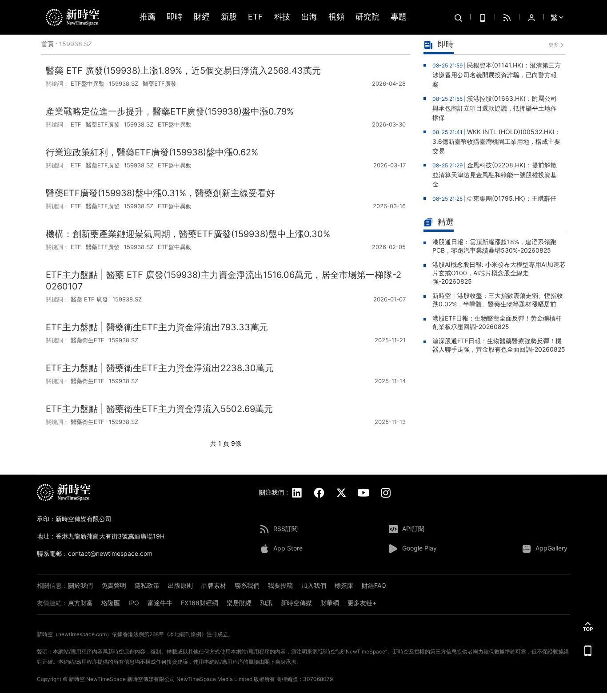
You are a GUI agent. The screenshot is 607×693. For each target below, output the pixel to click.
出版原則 (180, 585)
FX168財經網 (199, 602)
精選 (446, 221)
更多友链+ (361, 602)
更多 (553, 44)
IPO (133, 602)
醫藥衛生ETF (87, 340)
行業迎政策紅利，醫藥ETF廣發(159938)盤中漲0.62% (152, 152)
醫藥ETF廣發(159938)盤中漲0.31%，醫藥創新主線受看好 (160, 193)
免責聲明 (113, 585)
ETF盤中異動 (87, 83)
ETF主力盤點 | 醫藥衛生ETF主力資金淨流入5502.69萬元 (159, 409)
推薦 (148, 17)
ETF (255, 17)
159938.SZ (123, 83)
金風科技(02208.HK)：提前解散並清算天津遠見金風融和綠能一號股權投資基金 (494, 174)
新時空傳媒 (296, 602)
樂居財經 (239, 602)
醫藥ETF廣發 (159, 83)
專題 (399, 17)
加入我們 (313, 585)
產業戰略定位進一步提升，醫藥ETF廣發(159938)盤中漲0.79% (170, 111)
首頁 (47, 44)
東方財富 (80, 602)
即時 (175, 17)
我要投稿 (280, 585)
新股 (229, 17)
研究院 (367, 17)
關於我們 (80, 585)
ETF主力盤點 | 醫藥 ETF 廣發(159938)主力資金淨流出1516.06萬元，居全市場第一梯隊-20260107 (223, 280)
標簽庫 (344, 585)
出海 (309, 17)
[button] (588, 626)
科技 (282, 17)
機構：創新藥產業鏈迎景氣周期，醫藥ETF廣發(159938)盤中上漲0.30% (188, 234)
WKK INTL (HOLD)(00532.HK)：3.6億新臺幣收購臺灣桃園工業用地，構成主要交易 (496, 141)
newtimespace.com (82, 634)
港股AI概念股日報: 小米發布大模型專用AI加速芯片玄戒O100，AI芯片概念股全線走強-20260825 (499, 273)
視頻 (336, 17)
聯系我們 (247, 585)
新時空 (77, 679)
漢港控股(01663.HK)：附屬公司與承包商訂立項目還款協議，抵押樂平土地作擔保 (494, 108)
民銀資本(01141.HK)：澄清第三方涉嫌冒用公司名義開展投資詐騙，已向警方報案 (496, 74)
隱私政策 (147, 585)
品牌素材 (213, 585)
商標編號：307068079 (304, 679)
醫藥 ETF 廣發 (89, 299)
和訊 (266, 602)
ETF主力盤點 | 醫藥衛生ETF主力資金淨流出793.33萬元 (157, 327)
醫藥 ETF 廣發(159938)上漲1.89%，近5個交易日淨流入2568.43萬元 (183, 70)
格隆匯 (110, 602)
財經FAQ (374, 585)
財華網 (329, 602)
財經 (202, 17)
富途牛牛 (160, 602)
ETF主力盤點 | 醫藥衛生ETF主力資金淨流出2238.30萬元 (160, 368)
